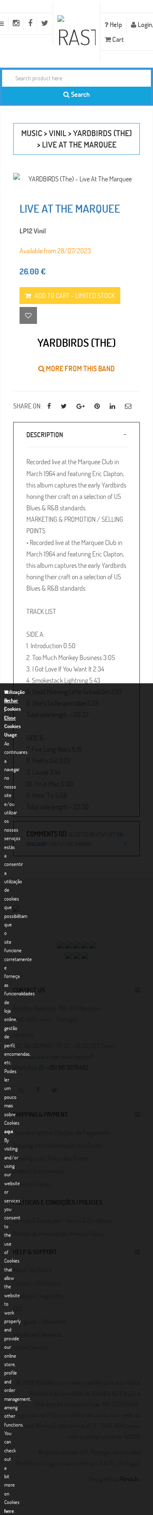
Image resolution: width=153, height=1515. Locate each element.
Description (44, 434)
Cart (117, 39)
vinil (57, 133)
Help (115, 24)
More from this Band (80, 368)
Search (80, 94)
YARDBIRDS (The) (102, 133)
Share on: (27, 405)
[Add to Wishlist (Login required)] (28, 315)
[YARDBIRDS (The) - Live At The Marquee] (76, 178)
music (31, 133)
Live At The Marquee (79, 144)
